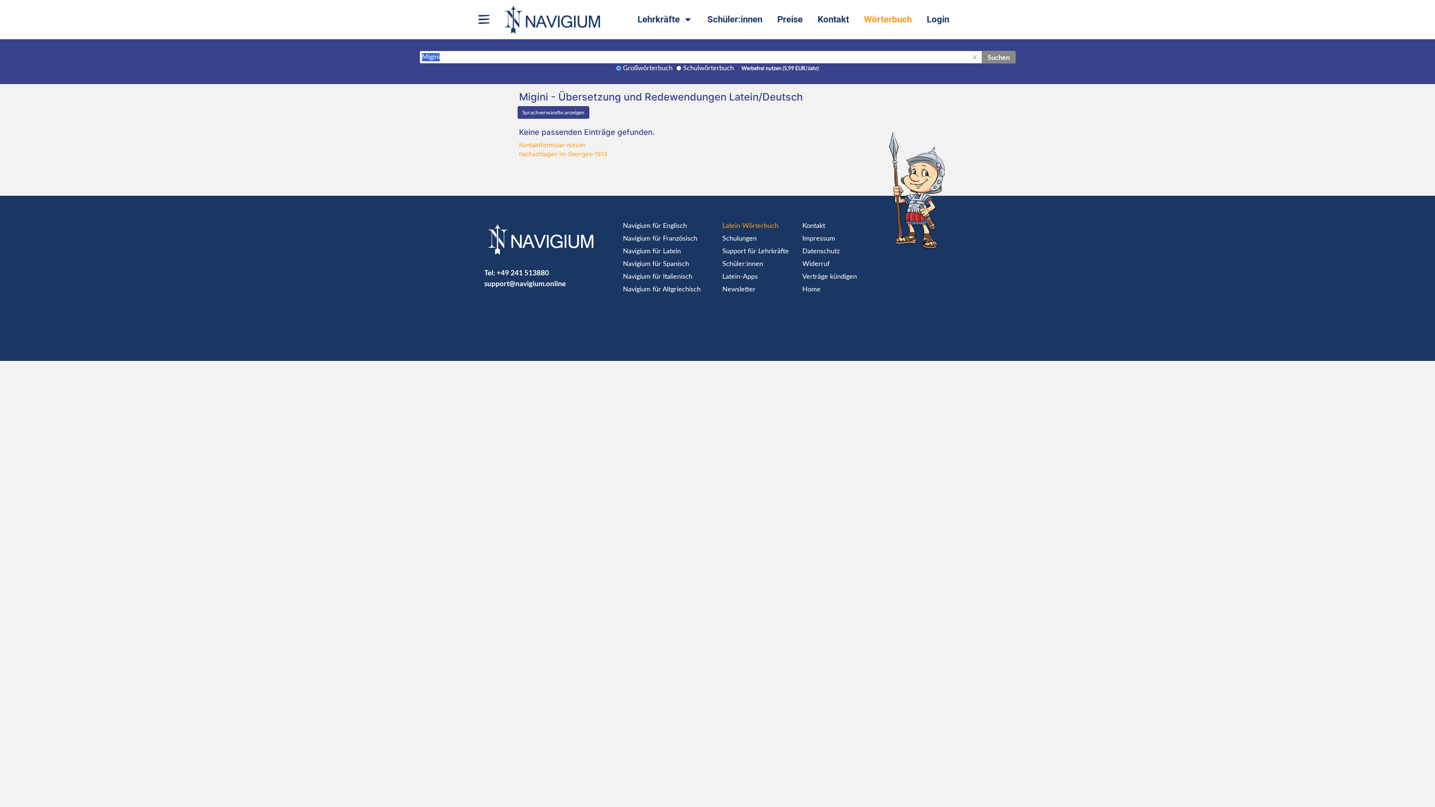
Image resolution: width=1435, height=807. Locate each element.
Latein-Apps (740, 276)
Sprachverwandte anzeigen (553, 112)
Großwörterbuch (648, 68)
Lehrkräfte (659, 19)
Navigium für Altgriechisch (662, 289)
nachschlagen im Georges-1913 (563, 154)
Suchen (999, 57)
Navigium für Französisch (660, 238)
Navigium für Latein (652, 251)
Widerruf (816, 264)
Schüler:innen (734, 19)
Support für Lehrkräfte (755, 251)
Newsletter (739, 289)
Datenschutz (821, 251)
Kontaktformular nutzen (552, 145)
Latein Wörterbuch (750, 226)
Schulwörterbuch (708, 68)
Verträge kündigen (829, 276)
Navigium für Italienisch (657, 276)
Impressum (818, 238)
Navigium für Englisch (655, 226)
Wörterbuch (888, 19)
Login (938, 19)
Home (811, 289)
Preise (790, 19)
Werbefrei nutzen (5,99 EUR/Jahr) (780, 68)
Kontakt (833, 19)
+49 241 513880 (523, 272)
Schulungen (739, 238)
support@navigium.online (525, 283)
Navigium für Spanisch (656, 264)
